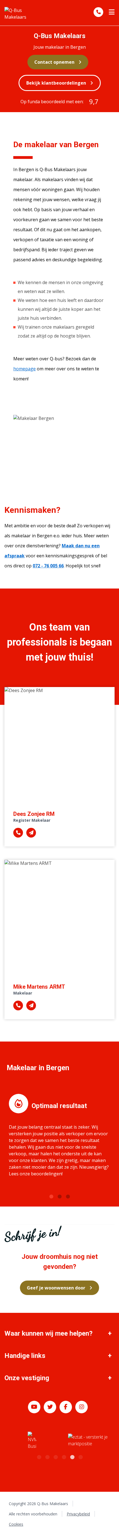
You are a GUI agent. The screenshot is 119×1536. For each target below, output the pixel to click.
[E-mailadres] (31, 833)
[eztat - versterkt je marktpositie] (88, 1441)
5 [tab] (72, 1456)
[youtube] (34, 1407)
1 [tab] (51, 1196)
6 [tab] (80, 1456)
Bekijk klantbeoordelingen (56, 83)
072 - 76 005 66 (48, 566)
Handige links (24, 1356)
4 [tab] (63, 1456)
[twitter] (50, 1407)
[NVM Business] (32, 1440)
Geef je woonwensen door (56, 1288)
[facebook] (66, 1407)
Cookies (16, 1524)
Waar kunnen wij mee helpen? (48, 1333)
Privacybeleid (78, 1514)
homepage (24, 369)
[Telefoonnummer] (98, 12)
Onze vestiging (26, 1378)
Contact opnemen (54, 62)
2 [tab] (59, 1196)
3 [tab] (68, 1196)
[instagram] (81, 1407)
